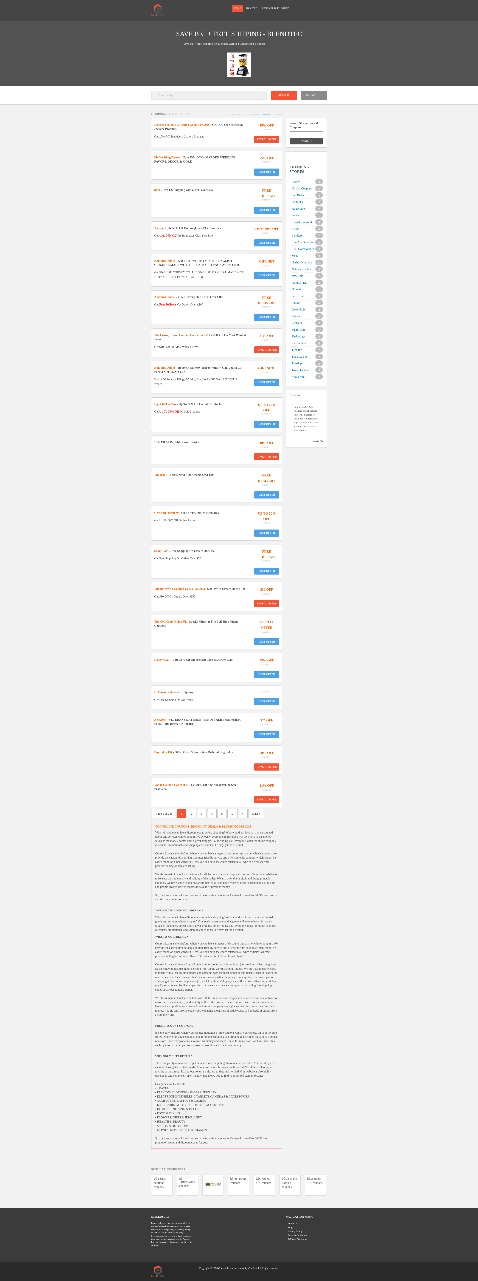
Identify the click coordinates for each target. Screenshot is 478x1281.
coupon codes (237, 874)
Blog (290, 1227)
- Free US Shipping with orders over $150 (183, 190)
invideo (296, 215)
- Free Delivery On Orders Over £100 (188, 297)
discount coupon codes (239, 1063)
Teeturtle (297, 349)
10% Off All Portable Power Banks (176, 442)
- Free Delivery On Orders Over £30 (184, 474)
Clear (262, 95)
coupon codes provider (215, 964)
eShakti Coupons (302, 188)
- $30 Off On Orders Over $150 (199, 588)
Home (237, 8)
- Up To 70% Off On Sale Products (187, 404)
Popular (267, 114)
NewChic (297, 275)
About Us (251, 8)
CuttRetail (253, 1268)
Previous (144, 52)
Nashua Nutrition (302, 262)
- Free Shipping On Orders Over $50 (184, 550)
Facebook (324, 1268)
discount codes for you (194, 1142)
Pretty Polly (298, 309)
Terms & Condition (297, 1235)
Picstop (296, 302)
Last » (256, 813)
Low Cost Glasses (302, 242)
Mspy (295, 255)
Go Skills (297, 201)
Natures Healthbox (303, 269)
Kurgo (295, 228)
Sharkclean (298, 329)
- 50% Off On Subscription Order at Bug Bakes (193, 752)
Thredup (297, 363)
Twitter (309, 1268)
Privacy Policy (295, 1231)
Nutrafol (297, 289)
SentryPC (297, 323)
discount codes (195, 832)
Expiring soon (253, 114)
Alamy (296, 181)
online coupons (267, 925)
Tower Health (300, 370)
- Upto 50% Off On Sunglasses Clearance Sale (188, 228)
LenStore (297, 235)
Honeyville (298, 208)
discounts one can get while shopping (250, 943)
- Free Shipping (173, 692)
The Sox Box (300, 356)
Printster (296, 316)
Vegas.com (298, 376)
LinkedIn (316, 1268)
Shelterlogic (299, 336)
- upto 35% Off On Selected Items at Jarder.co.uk (193, 659)
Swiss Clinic (299, 343)
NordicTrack (299, 282)
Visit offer (266, 172)
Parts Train (298, 296)
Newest (278, 114)
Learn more (271, 43)
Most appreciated (234, 114)
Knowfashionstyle (302, 222)
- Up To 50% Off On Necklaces (186, 512)
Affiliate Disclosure (275, 8)
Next (333, 52)
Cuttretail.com (238, 895)
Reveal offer (267, 139)
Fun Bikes (298, 195)
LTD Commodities (303, 249)
